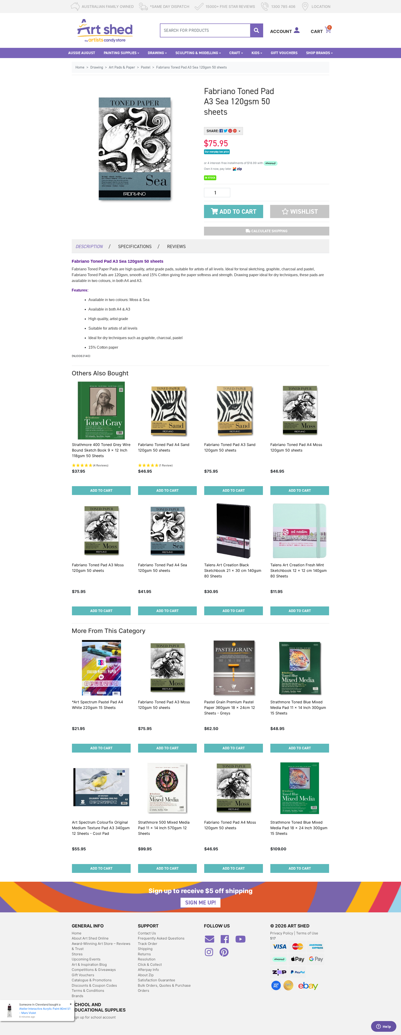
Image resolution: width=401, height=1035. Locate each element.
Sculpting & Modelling (196, 52)
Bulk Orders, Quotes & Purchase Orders (164, 988)
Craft (234, 52)
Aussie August (81, 52)
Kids (255, 52)
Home (76, 933)
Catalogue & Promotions (92, 980)
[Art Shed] (105, 30)
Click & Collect (150, 964)
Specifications (139, 246)
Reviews (176, 246)
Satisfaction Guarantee (156, 980)
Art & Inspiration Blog (89, 964)
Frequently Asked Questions (161, 938)
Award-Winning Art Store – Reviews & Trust (101, 946)
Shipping (145, 949)
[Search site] (256, 30)
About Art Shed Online (90, 938)
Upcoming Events (86, 959)
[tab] (93, 246)
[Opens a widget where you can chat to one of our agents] (383, 1027)
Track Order (147, 943)
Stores (77, 954)
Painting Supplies (120, 52)
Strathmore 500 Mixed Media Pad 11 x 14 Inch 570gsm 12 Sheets (164, 828)
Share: (213, 130)
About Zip (146, 975)
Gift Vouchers (284, 52)
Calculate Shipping (269, 231)
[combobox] (211, 30)
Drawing (156, 52)
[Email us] (212, 941)
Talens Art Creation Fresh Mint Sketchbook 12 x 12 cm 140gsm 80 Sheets (298, 570)
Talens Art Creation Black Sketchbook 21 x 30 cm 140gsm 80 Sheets (232, 570)
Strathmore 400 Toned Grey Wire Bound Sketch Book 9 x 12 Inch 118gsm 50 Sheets (101, 450)
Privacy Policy (282, 933)
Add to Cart (237, 211)
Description (93, 246)
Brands (77, 996)
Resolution (146, 959)
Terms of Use (307, 933)
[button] (299, 211)
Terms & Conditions (88, 990)
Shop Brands (318, 52)
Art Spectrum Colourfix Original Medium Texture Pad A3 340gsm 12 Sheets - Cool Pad (101, 828)
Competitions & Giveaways (94, 969)
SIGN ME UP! (200, 902)
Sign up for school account (94, 1017)
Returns (144, 954)
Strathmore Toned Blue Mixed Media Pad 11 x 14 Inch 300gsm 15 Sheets (298, 707)
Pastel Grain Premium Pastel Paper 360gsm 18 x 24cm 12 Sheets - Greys (229, 707)
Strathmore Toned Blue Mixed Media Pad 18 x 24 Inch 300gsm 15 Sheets (298, 828)
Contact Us (147, 933)
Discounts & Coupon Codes (94, 985)
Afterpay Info (148, 969)
